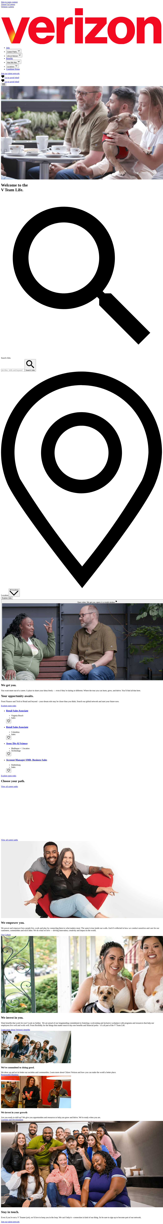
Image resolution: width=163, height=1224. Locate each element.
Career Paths (12, 52)
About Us (5, 4)
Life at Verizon (12, 56)
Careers (12, 4)
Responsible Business (9, 1075)
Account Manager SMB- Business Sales (26, 760)
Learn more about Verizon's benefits (15, 1030)
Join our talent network (10, 73)
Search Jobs (6, 358)
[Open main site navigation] (3, 84)
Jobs (8, 48)
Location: (5, 595)
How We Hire (12, 62)
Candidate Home (13, 69)
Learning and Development (12, 1120)
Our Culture (6, 935)
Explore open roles (8, 706)
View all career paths (9, 786)
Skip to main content (9, 2)
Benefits (9, 58)
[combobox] (14, 593)
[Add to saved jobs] (8, 721)
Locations (10, 67)
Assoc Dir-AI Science (17, 743)
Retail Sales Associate (17, 710)
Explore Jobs (7, 598)
